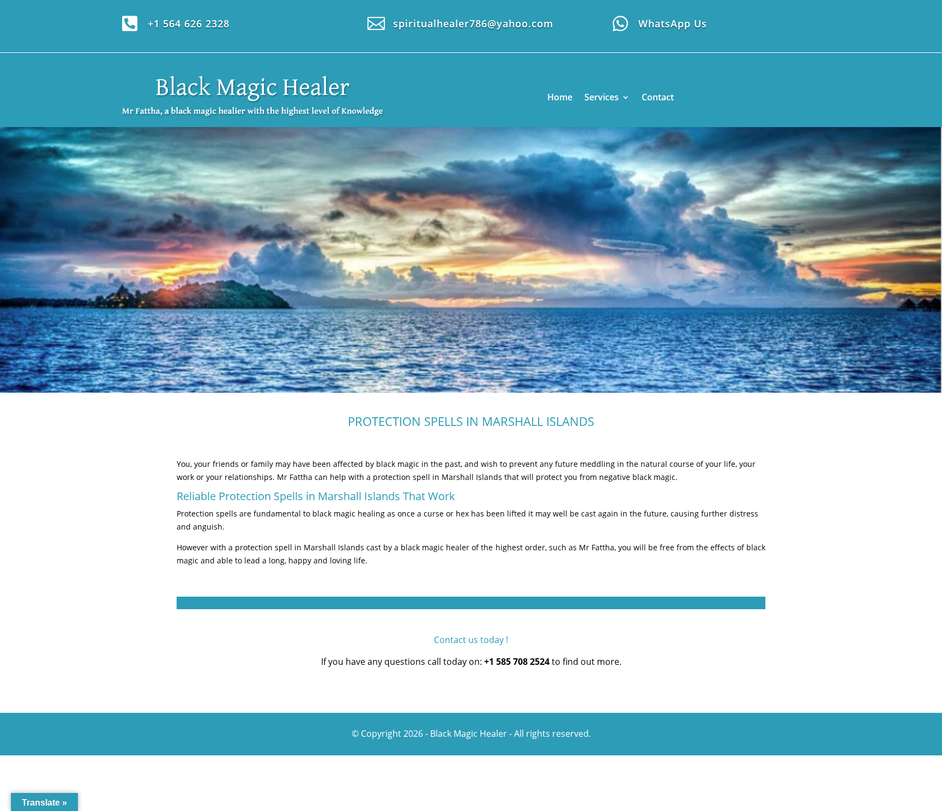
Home (559, 97)
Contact (658, 97)
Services (601, 97)
